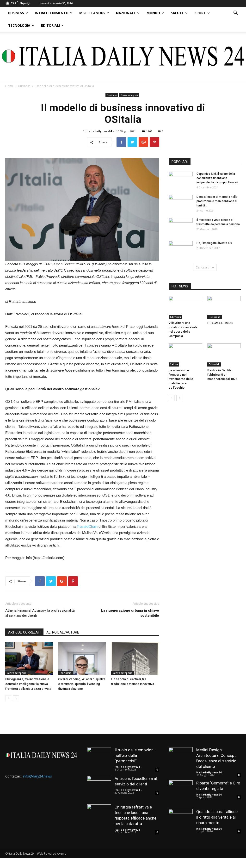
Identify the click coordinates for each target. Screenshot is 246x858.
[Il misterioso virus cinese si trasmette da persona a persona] (181, 226)
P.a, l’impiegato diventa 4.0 (214, 243)
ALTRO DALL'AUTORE (62, 632)
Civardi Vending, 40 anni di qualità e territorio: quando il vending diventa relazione (81, 683)
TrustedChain (87, 526)
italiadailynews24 (99, 131)
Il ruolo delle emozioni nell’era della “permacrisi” (134, 755)
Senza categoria (129, 95)
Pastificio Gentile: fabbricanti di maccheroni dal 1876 (222, 374)
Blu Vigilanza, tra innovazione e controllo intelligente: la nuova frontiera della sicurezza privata (28, 683)
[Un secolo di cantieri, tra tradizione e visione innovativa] (135, 658)
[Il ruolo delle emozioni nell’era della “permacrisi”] (99, 759)
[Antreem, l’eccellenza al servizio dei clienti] (99, 788)
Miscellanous (92, 13)
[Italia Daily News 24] (123, 56)
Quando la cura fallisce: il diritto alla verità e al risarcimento (217, 817)
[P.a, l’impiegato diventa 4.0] (181, 249)
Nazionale (126, 13)
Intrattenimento (51, 13)
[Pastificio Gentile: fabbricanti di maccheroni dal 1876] (224, 355)
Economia (65, 673)
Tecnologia (19, 25)
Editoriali (50, 25)
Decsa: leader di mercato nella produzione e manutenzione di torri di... (217, 201)
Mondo (153, 13)
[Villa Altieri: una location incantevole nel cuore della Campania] (185, 307)
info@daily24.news (37, 776)
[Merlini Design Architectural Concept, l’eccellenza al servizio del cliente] (181, 759)
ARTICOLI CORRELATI (24, 632)
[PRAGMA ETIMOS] (224, 307)
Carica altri (203, 267)
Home (9, 86)
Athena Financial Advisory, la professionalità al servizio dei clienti (40, 613)
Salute (177, 13)
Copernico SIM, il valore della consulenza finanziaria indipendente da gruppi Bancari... (218, 178)
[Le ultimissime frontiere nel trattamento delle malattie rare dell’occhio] (185, 355)
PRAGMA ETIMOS (220, 323)
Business (16, 13)
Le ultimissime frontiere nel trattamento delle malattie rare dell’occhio (181, 378)
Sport (200, 13)
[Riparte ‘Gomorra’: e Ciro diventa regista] (181, 792)
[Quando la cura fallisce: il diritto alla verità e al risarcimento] (181, 821)
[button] (235, 13)
